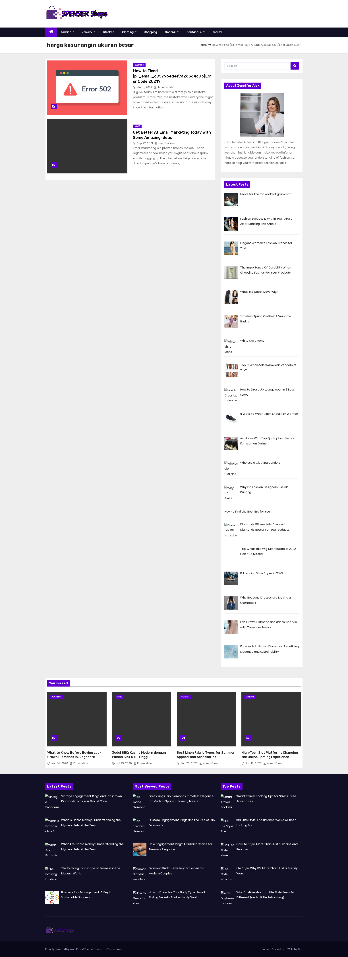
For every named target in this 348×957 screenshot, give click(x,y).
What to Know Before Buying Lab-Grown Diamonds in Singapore (74, 755)
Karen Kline (80, 763)
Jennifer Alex (166, 87)
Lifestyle (108, 32)
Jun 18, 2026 (253, 763)
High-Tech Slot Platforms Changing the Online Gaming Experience (269, 755)
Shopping (150, 32)
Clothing (128, 32)
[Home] (51, 32)
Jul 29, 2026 (124, 763)
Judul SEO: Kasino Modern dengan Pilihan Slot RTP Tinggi (139, 755)
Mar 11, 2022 (145, 87)
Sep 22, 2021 (145, 143)
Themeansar (115, 949)
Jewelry (87, 32)
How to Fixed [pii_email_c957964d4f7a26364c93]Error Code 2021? (172, 76)
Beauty (217, 32)
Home (203, 45)
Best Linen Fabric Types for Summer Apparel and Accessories (206, 755)
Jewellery (56, 696)
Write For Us (294, 949)
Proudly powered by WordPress (64, 949)
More (137, 126)
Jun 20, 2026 (189, 763)
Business (139, 65)
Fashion (66, 32)
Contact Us (195, 32)
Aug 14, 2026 (60, 763)
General (170, 32)
